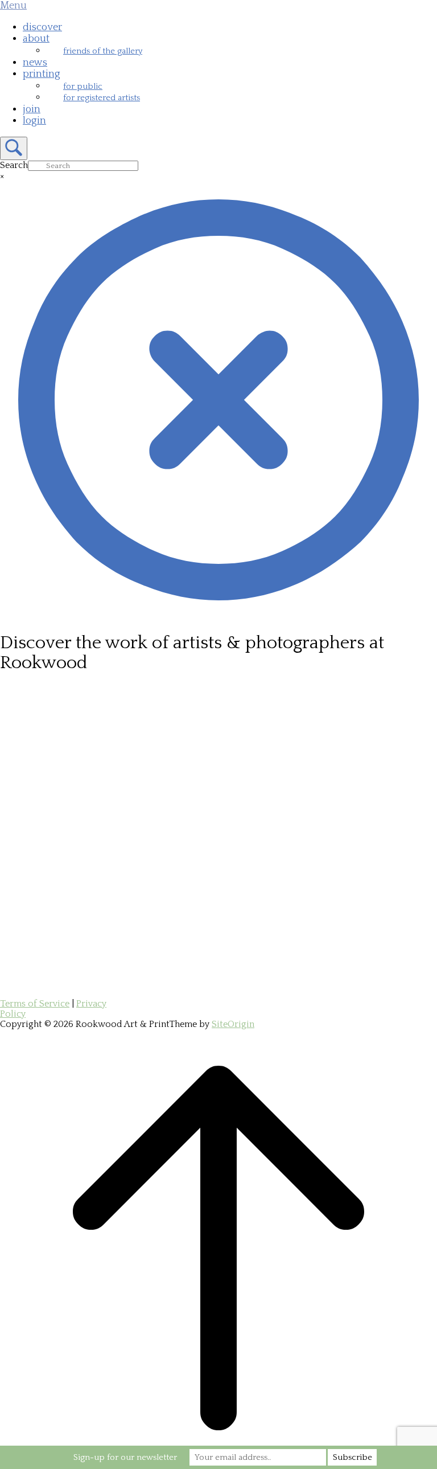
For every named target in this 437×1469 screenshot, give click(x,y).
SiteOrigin (233, 1024)
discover (42, 27)
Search (14, 165)
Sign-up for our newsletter (125, 1457)
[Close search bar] (218, 616)
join (31, 109)
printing (41, 74)
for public (82, 86)
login (34, 120)
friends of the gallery (102, 51)
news (35, 62)
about (36, 38)
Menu (13, 5)
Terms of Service (34, 1004)
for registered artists (101, 98)
